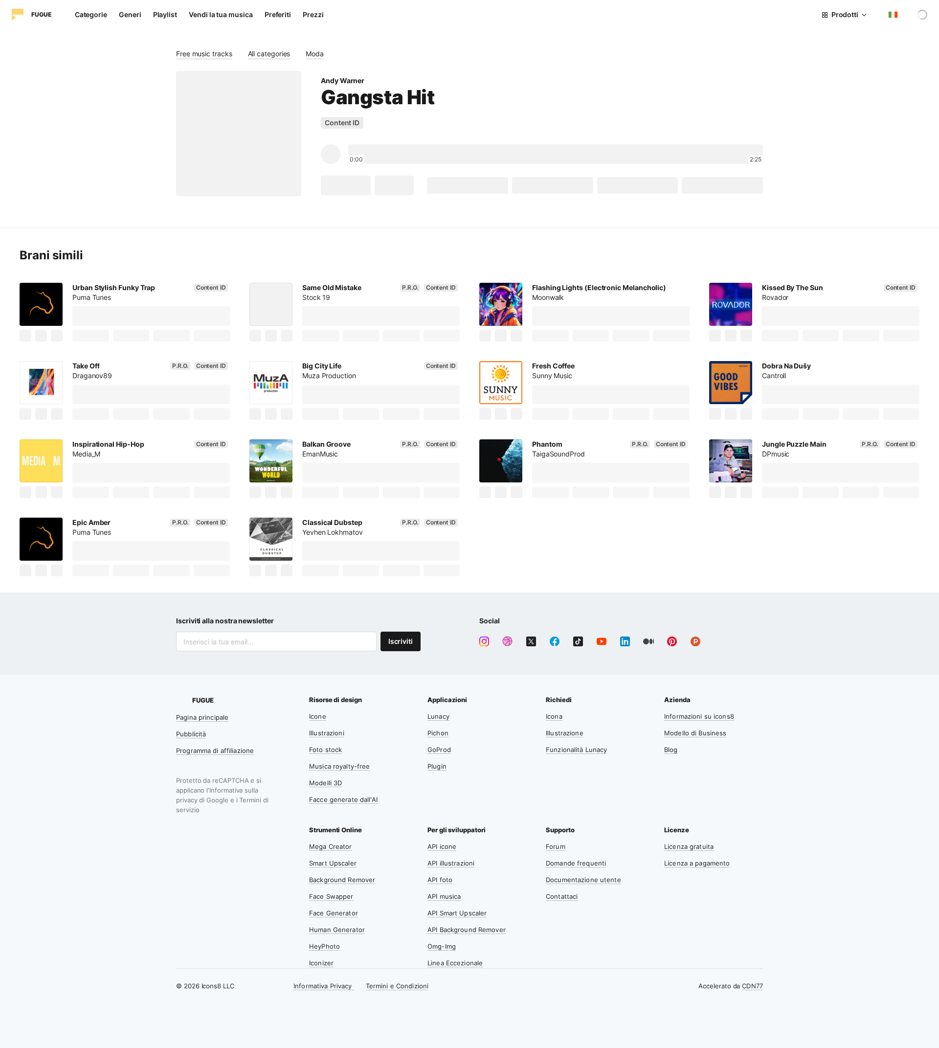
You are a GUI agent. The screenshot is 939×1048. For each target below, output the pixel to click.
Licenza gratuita (689, 846)
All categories (269, 53)
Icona (554, 716)
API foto (439, 880)
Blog (671, 749)
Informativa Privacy (323, 986)
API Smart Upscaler (457, 913)
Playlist (165, 14)
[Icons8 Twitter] (531, 641)
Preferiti (278, 14)
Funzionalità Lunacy (576, 749)
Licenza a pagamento (697, 863)
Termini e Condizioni (397, 986)
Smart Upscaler (333, 863)
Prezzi (313, 14)
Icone (317, 716)
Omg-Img (441, 946)
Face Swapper (331, 896)
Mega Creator (330, 846)
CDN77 (752, 986)
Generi (130, 14)
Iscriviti (400, 641)
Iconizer (321, 963)
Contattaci (562, 896)
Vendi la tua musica (221, 14)
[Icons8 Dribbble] (507, 641)
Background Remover (342, 880)
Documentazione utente (583, 880)
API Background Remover (466, 930)
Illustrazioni (326, 733)
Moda (315, 53)
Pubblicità (191, 734)
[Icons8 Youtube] (601, 641)
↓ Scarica (346, 185)
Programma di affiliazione (215, 750)
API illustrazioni (450, 863)
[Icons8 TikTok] (578, 641)
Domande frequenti (576, 863)
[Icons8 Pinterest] (672, 641)
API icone (441, 846)
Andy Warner (342, 80)
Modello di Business (695, 733)
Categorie (91, 14)
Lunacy (438, 716)
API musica (444, 896)
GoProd (439, 749)
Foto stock (325, 749)
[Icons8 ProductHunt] (695, 641)
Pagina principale (202, 717)
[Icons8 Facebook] (554, 641)
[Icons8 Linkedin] (625, 641)
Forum (555, 846)
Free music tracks (204, 53)
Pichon (437, 733)
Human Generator (337, 930)
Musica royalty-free (339, 766)
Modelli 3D (325, 783)
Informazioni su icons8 (699, 716)
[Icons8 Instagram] (484, 641)
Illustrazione (564, 733)
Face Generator (333, 913)
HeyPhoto (324, 946)
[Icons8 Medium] (648, 641)
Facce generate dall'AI (343, 799)
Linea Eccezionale (455, 963)
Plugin (437, 766)
